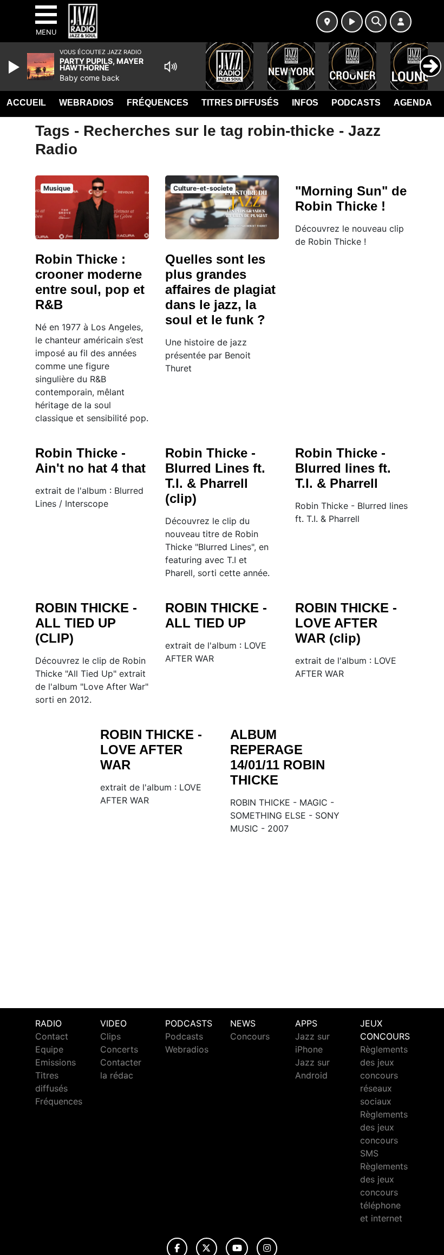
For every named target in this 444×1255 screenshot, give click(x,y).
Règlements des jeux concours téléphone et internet (384, 1192)
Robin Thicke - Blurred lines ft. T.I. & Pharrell (343, 468)
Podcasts (356, 102)
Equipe (49, 1049)
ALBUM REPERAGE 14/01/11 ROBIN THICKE (277, 757)
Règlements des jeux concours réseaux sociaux (384, 1075)
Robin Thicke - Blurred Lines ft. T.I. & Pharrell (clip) (215, 476)
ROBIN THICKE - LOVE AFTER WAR (151, 749)
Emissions (55, 1062)
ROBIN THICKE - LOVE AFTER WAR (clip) (346, 622)
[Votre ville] (327, 21)
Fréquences (157, 102)
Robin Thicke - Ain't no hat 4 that (90, 460)
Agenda (413, 102)
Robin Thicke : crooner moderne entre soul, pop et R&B (90, 282)
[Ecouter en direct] (352, 21)
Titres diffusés (240, 102)
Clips (110, 1036)
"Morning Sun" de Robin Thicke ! (351, 198)
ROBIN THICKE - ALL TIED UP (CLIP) (86, 622)
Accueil (26, 102)
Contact (51, 1036)
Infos (305, 102)
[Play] (15, 67)
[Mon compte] (401, 21)
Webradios (86, 102)
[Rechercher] (376, 21)
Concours (250, 1036)
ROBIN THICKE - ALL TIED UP (216, 615)
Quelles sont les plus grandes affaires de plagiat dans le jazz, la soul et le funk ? (220, 289)
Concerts (119, 1049)
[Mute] (170, 66)
